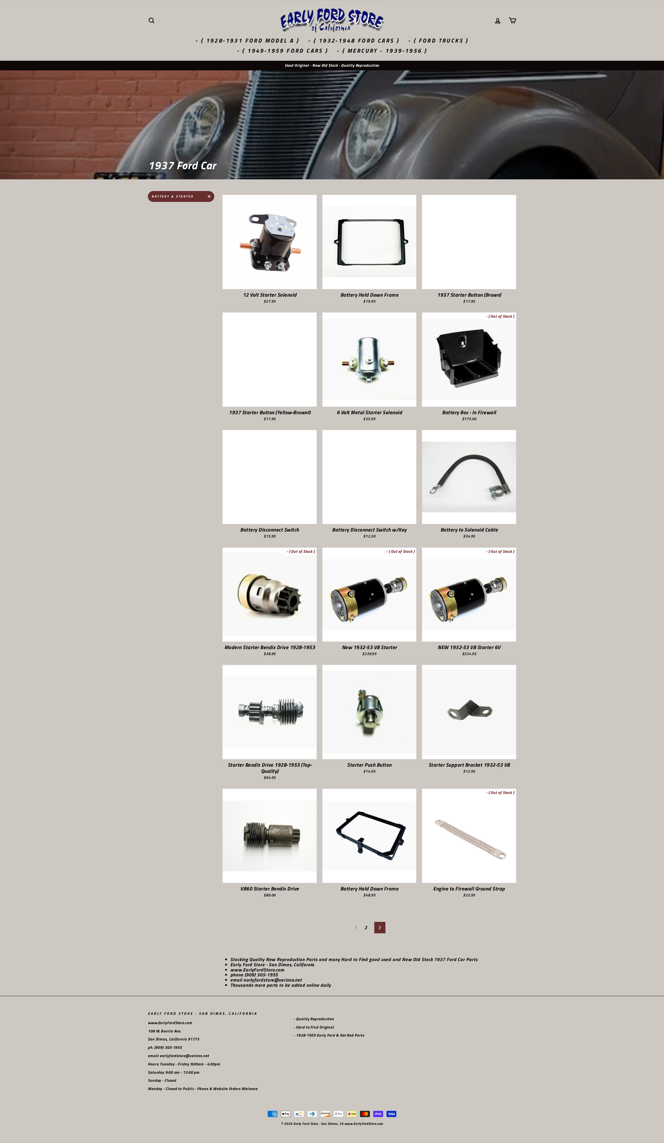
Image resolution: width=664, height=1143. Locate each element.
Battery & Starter (172, 196)
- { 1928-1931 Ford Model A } (247, 40)
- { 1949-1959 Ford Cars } (282, 50)
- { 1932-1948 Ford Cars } (353, 40)
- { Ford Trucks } (438, 40)
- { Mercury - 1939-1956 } (382, 50)
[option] (332, 65)
